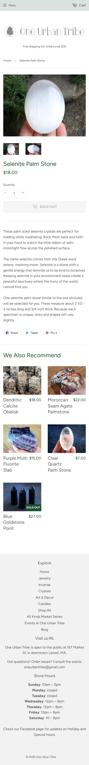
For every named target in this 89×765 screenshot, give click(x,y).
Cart (82, 5)
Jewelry (44, 578)
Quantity (9, 185)
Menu (12, 5)
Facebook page (32, 729)
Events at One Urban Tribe (45, 623)
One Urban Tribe (46, 757)
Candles (44, 604)
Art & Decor (45, 597)
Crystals (44, 591)
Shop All (44, 610)
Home (7, 60)
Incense (44, 585)
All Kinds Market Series (44, 617)
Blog (44, 630)
